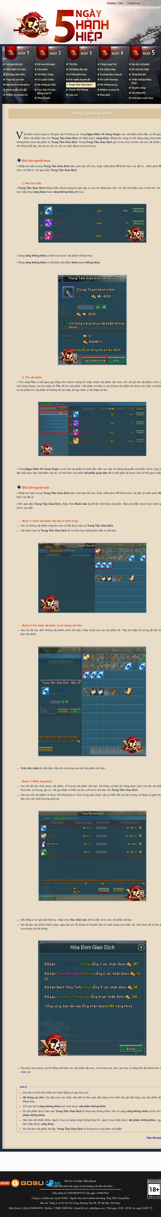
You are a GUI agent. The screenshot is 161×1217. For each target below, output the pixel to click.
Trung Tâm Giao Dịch (80, 84)
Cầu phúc (42, 69)
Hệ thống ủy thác (46, 84)
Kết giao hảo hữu (15, 74)
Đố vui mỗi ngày (46, 64)
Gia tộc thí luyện (140, 64)
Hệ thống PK (138, 93)
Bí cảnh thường (109, 79)
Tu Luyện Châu (45, 79)
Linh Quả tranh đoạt (142, 98)
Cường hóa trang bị (111, 74)
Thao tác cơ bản (15, 79)
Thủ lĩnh (73, 64)
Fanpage (134, 3)
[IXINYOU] (52, 1183)
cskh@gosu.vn (97, 1208)
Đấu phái (105, 95)
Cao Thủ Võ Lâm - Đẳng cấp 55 (47, 91)
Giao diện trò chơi (16, 69)
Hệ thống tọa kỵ (109, 84)
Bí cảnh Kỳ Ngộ (140, 69)
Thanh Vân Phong (78, 89)
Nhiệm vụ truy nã (109, 89)
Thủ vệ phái (43, 98)
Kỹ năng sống (107, 69)
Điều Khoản (90, 1181)
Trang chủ (115, 3)
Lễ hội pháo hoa (77, 74)
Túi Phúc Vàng (45, 74)
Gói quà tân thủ (14, 64)
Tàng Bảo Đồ (139, 74)
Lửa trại (73, 95)
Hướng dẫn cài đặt (16, 89)
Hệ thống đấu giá (78, 69)
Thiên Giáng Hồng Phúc (141, 81)
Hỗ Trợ (68, 1181)
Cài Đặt (78, 1181)
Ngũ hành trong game (18, 84)
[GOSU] (27, 1183)
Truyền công (138, 87)
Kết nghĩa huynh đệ (79, 79)
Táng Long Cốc (108, 64)
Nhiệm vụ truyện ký (17, 95)
